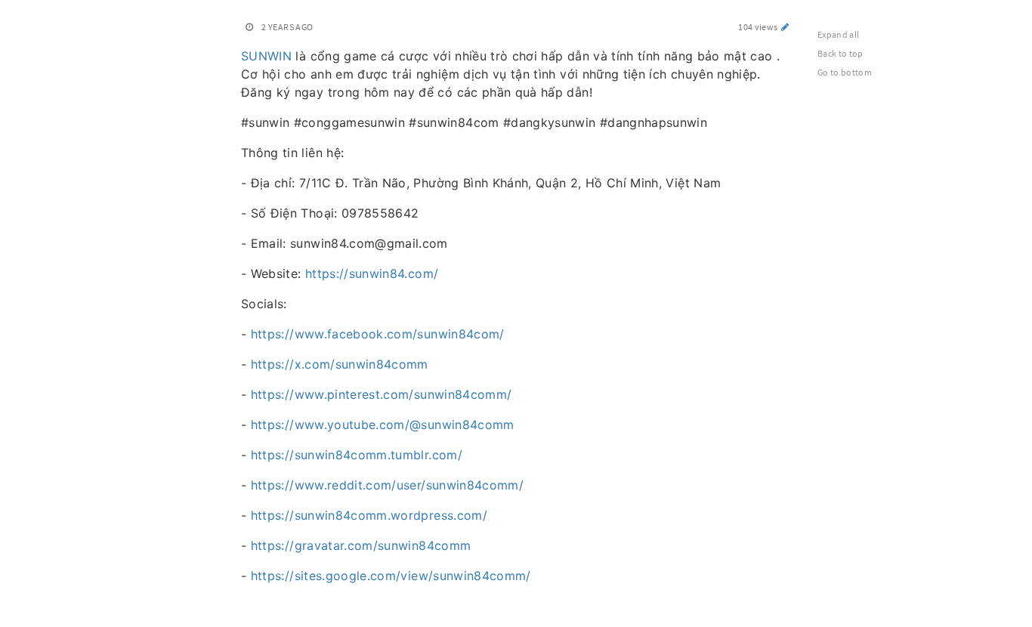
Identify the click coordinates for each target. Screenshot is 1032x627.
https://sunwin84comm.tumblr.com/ (356, 454)
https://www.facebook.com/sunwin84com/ (378, 333)
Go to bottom (844, 72)
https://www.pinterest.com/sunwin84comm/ (381, 394)
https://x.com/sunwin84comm (339, 364)
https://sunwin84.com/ (371, 273)
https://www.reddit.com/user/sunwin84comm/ (387, 485)
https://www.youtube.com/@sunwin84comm (382, 424)
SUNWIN (266, 55)
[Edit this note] (785, 26)
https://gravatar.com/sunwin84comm (361, 545)
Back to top (840, 53)
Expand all (838, 34)
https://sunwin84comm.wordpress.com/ (369, 515)
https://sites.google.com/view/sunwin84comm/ (391, 575)
